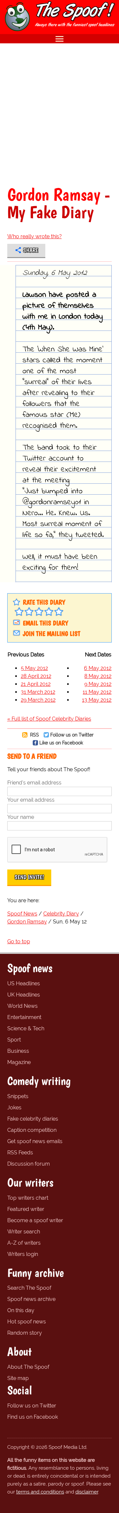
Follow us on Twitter (72, 734)
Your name (20, 817)
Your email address (31, 800)
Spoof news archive (31, 1299)
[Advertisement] (59, 114)
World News (22, 1006)
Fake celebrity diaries (32, 1119)
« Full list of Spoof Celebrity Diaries (49, 719)
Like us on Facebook (61, 742)
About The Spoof (28, 1367)
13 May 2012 (96, 700)
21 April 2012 (36, 684)
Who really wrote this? (34, 236)
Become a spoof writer (35, 1220)
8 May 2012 (97, 676)
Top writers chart (27, 1198)
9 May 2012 (97, 684)
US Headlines (23, 983)
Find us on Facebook (32, 1417)
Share (30, 250)
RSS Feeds (20, 1152)
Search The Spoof (29, 1288)
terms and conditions (40, 1492)
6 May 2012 (97, 668)
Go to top (18, 941)
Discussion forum (28, 1164)
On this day (20, 1310)
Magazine (19, 1062)
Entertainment (24, 1017)
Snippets (17, 1096)
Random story (24, 1333)
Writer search (23, 1231)
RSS (34, 734)
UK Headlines (23, 995)
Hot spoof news (26, 1321)
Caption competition (32, 1130)
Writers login (22, 1254)
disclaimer (86, 1492)
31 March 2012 (38, 692)
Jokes (14, 1107)
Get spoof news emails (34, 1141)
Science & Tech (25, 1028)
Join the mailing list (51, 634)
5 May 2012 (34, 668)
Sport (14, 1040)
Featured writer (25, 1209)
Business (18, 1051)
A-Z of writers (24, 1243)
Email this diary (45, 623)
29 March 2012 (38, 700)
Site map (18, 1378)
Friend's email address (34, 782)
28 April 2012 (36, 676)
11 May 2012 (97, 692)
